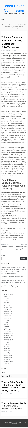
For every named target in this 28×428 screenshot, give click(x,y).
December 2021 (8, 311)
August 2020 (7, 341)
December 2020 (8, 333)
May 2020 (6, 346)
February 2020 (8, 352)
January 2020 (7, 354)
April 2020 (7, 348)
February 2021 (8, 330)
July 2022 (6, 298)
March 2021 (7, 328)
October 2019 (7, 359)
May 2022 (6, 302)
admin (15, 50)
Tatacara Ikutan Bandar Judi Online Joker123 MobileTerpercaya (7, 248)
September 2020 (8, 339)
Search (3, 255)
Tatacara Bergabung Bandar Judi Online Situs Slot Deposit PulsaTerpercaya (13, 406)
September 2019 (8, 361)
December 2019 (8, 355)
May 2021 (6, 324)
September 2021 (8, 317)
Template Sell (13, 423)
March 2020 (7, 350)
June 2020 (7, 344)
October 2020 (7, 337)
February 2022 (8, 307)
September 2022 (8, 294)
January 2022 (7, 309)
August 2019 (7, 363)
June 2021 (7, 322)
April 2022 (7, 304)
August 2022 (7, 296)
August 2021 (7, 318)
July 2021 (6, 320)
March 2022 (7, 306)
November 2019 (8, 357)
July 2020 (6, 343)
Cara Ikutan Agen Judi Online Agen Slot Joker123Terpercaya (21, 248)
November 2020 (8, 335)
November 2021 (8, 313)
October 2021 (7, 315)
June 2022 (7, 300)
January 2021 (7, 331)
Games (3, 34)
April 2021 (6, 326)
